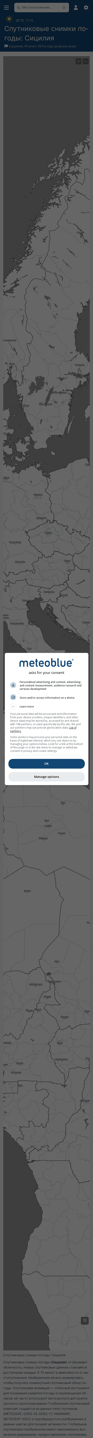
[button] (46, 707)
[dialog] (46, 719)
